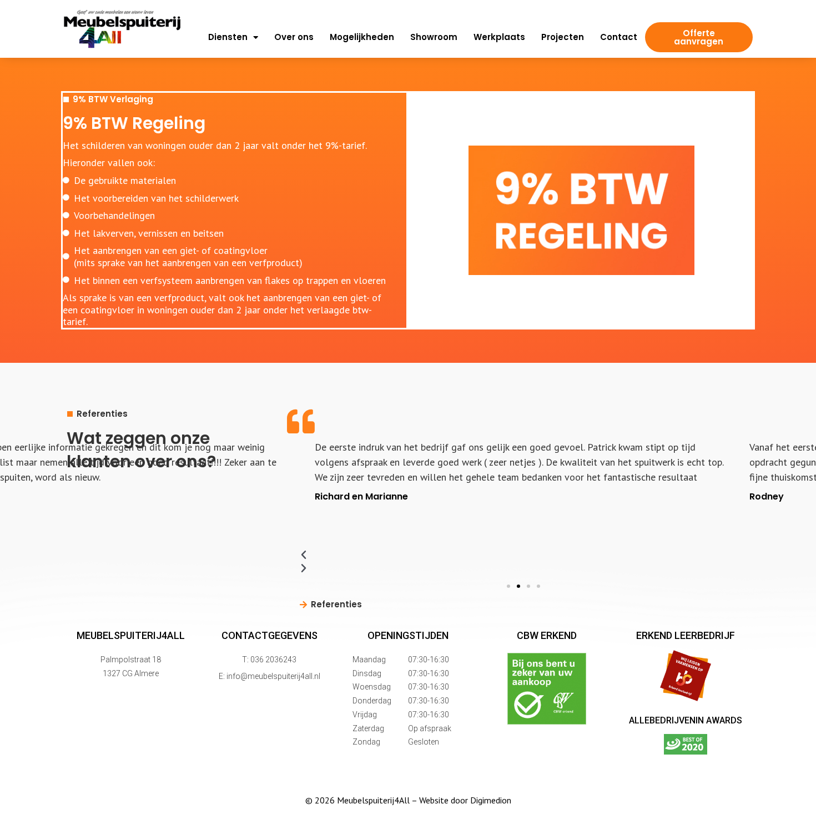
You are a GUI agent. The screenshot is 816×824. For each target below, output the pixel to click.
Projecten (562, 37)
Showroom (433, 37)
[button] (508, 586)
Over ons (294, 37)
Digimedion (490, 800)
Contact (618, 37)
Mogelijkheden (362, 37)
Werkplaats (499, 37)
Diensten (228, 37)
